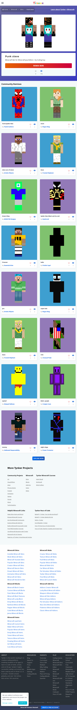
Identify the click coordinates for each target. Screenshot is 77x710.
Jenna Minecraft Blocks (15, 613)
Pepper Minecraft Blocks (16, 608)
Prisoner (5, 262)
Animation (10, 493)
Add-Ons (28, 485)
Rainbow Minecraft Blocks (16, 605)
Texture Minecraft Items (15, 638)
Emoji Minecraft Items (15, 632)
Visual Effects (11, 482)
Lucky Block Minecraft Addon (50, 590)
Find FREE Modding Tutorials (15, 529)
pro (3, 308)
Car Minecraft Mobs (47, 568)
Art (8, 479)
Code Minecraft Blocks (15, 610)
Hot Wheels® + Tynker (41, 523)
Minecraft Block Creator (15, 587)
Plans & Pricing (45, 674)
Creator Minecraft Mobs (48, 554)
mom (42, 124)
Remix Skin (38, 65)
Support (29, 662)
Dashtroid (46, 219)
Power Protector (48, 450)
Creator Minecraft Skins (15, 565)
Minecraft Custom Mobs (48, 580)
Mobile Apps (31, 669)
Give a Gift (43, 662)
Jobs (28, 667)
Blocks (27, 482)
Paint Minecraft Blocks (15, 593)
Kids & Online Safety (39, 702)
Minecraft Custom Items (15, 624)
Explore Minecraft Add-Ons (15, 523)
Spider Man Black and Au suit (50, 216)
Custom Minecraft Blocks (16, 590)
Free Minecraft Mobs (47, 577)
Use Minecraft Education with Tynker (18, 531)
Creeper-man (47, 404)
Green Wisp (6, 216)
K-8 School (69, 681)
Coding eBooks (32, 674)
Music (9, 502)
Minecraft (14, 9)
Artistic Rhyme (9, 173)
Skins (22, 9)
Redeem (42, 665)
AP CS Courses (70, 676)
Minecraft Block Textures (16, 596)
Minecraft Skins (58, 662)
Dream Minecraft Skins (15, 571)
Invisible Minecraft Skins (15, 554)
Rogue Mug (46, 127)
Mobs (27, 491)
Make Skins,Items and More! (15, 514)
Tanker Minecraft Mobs (48, 574)
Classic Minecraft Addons (49, 610)
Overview (43, 658)
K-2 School (69, 678)
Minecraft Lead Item (14, 621)
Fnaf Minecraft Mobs (47, 560)
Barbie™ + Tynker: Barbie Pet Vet (44, 517)
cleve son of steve (8, 170)
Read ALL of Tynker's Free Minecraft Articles (20, 537)
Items (27, 488)
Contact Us (57, 702)
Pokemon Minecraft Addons (50, 608)
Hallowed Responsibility (12, 450)
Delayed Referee (9, 404)
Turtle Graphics (12, 505)
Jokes (9, 485)
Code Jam (56, 692)
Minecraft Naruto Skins (15, 568)
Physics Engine (12, 488)
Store (28, 676)
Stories (9, 499)
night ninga (44, 447)
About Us (30, 660)
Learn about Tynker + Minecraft (62, 9)
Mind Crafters (40, 485)
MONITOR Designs (10, 219)
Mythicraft (39, 482)
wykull (4, 401)
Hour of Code (57, 694)
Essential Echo (8, 265)
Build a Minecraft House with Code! (17, 526)
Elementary (69, 669)
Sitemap (29, 671)
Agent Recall (39, 479)
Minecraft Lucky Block (15, 599)
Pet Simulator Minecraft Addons (51, 602)
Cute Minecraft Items (14, 647)
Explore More (39, 458)
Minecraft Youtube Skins (16, 560)
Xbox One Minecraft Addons (50, 605)
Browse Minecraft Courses (15, 517)
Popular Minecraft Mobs (48, 563)
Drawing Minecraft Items (16, 641)
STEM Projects (70, 692)
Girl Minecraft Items (14, 644)
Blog (28, 658)
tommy (4, 447)
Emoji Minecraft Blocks (15, 602)
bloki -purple (45, 401)
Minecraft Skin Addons (48, 596)
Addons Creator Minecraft (49, 587)
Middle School (70, 671)
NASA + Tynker (39, 520)
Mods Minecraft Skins (15, 557)
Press (29, 665)
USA (42, 355)
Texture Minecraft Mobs (48, 557)
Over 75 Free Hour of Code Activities (45, 526)
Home (6, 9)
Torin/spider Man (7, 124)
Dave (42, 170)
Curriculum (43, 660)
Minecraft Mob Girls (47, 565)
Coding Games (57, 658)
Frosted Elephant (48, 173)
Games (9, 496)
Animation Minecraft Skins (16, 574)
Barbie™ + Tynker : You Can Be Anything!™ (46, 514)
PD (66, 687)
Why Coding (44, 667)
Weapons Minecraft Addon (49, 593)
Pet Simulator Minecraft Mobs (50, 571)
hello (42, 262)
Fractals (10, 491)
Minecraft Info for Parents (15, 534)
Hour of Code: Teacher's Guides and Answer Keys (48, 529)
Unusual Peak (47, 358)
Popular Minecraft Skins (15, 563)
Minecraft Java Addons (48, 599)
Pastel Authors (9, 127)
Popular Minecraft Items (16, 630)
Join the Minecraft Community (16, 520)
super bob (44, 308)
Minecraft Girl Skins (14, 577)
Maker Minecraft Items (15, 627)
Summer (42, 678)
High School (69, 674)
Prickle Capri (47, 265)
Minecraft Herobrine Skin (16, 580)
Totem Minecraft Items (15, 635)
